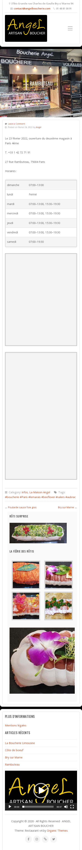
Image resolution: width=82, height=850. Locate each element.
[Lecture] (10, 807)
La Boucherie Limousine (20, 743)
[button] (41, 213)
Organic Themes (57, 830)
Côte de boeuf (14, 750)
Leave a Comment (16, 123)
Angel (38, 127)
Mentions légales (15, 725)
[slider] (38, 807)
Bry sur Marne (66, 507)
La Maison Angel (39, 492)
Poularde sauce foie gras (22, 507)
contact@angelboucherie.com (32, 8)
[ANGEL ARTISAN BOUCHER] (26, 28)
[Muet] (66, 807)
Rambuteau (12, 764)
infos (25, 492)
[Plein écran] (72, 807)
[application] (41, 791)
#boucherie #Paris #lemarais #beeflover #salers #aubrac (40, 497)
